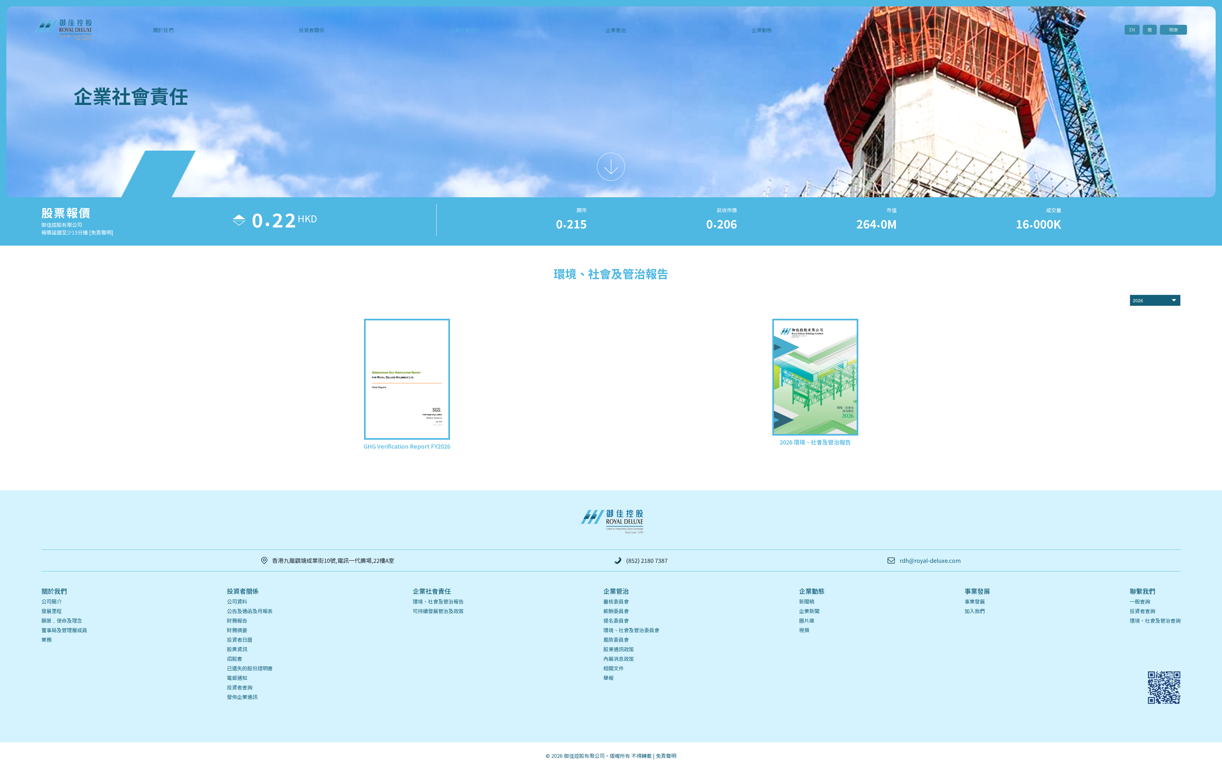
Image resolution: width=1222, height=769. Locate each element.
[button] (1174, 300)
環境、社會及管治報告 (438, 601)
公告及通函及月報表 (250, 611)
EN (1132, 29)
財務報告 (237, 620)
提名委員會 (616, 620)
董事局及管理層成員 (64, 630)
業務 (46, 639)
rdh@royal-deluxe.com (930, 560)
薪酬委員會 (616, 611)
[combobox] (1149, 300)
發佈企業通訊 (242, 697)
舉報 (608, 678)
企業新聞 (809, 611)
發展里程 (51, 611)
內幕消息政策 (618, 658)
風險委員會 (616, 639)
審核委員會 (616, 601)
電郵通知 (237, 678)
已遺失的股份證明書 (250, 668)
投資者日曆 (239, 639)
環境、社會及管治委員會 (631, 630)
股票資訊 (237, 649)
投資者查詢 (239, 687)
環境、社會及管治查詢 (1155, 620)
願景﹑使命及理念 (61, 620)
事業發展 (975, 601)
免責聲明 (666, 755)
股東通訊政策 (618, 649)
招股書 (234, 658)
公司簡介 (51, 601)
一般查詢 (1140, 601)
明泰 (1173, 29)
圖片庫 (806, 620)
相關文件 (613, 668)
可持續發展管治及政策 (438, 611)
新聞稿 (806, 601)
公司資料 (237, 601)
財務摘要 (237, 630)
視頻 (804, 630)
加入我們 (975, 611)
